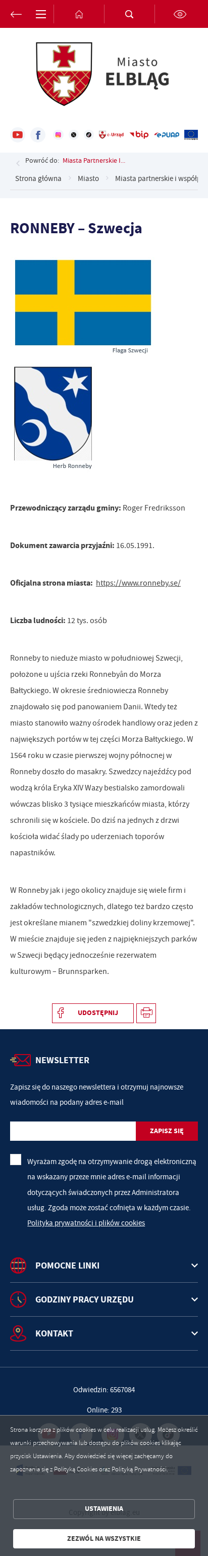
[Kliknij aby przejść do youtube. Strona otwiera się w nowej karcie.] (17, 134)
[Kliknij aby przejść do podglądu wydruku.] (146, 1013)
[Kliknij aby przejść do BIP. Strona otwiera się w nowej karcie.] (139, 135)
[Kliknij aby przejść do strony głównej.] (78, 14)
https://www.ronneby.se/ (138, 583)
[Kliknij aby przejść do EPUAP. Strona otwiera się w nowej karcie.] (166, 135)
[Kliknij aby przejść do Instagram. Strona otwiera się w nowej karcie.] (58, 135)
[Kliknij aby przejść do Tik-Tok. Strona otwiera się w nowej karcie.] (89, 135)
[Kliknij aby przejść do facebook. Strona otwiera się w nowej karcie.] (37, 134)
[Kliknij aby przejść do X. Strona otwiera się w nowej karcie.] (74, 135)
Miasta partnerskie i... (94, 160)
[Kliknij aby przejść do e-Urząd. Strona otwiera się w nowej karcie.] (111, 135)
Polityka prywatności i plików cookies (86, 1223)
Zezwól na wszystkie (104, 1538)
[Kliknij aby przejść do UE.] (191, 135)
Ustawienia (104, 1508)
